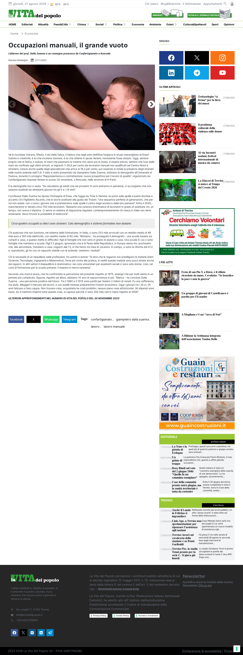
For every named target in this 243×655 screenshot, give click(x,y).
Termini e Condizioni (148, 615)
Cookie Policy (122, 615)
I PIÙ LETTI (166, 262)
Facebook (16, 319)
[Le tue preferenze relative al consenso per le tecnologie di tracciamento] (236, 648)
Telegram (69, 319)
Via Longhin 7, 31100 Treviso (32, 609)
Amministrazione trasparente (118, 589)
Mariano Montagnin (18, 60)
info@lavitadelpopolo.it (29, 614)
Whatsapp (51, 319)
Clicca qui (205, 585)
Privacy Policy (99, 615)
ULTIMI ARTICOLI (169, 86)
